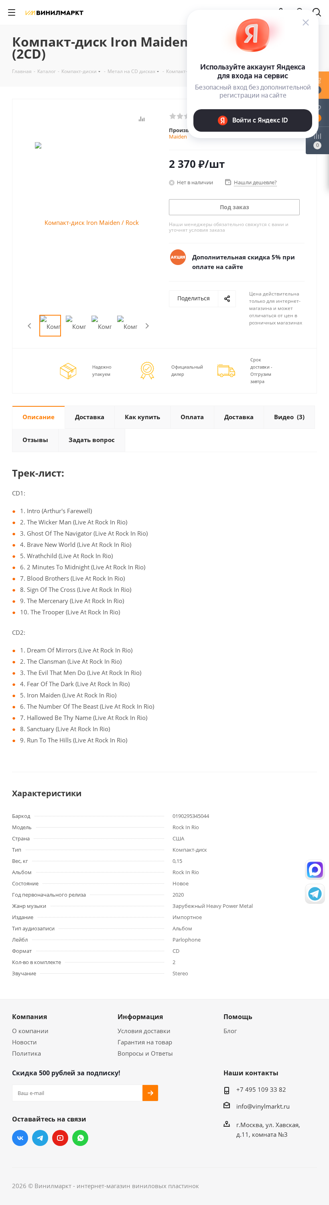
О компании (30, 1031)
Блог (230, 1031)
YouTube (60, 1138)
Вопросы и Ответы (145, 1053)
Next (147, 326)
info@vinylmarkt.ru (263, 1106)
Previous (30, 326)
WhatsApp (80, 1138)
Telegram (40, 1138)
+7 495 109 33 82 (261, 1089)
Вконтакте (20, 1138)
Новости (24, 1042)
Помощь (237, 1016)
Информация (140, 1016)
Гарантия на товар (145, 1042)
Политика (26, 1053)
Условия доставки (144, 1031)
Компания (29, 1016)
